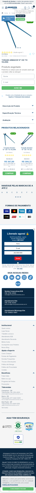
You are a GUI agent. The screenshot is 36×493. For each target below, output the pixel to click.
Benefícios (6, 373)
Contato (4, 370)
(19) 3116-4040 (10, 303)
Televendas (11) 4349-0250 (11, 404)
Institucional (7, 325)
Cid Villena (5, 54)
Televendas (6, 387)
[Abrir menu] (3, 8)
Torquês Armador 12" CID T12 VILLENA (9, 148)
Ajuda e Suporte (8, 351)
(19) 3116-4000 (10, 293)
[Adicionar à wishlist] (33, 54)
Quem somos (6, 328)
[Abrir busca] (29, 8)
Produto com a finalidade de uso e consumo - (19, 96)
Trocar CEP (20, 16)
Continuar (20, 19)
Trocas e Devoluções (9, 362)
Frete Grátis (5, 376)
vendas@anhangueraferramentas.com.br (15, 294)
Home (6, 13)
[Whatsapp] (30, 54)
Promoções (5, 384)
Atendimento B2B (7, 336)
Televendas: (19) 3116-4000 (11, 392)
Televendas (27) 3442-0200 (11, 398)
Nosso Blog (5, 347)
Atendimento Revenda (9, 339)
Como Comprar (7, 353)
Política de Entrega (8, 364)
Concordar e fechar (18, 489)
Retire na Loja (6, 379)
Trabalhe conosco (8, 334)
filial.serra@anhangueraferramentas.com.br (12, 399)
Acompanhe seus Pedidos (10, 345)
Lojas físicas (6, 331)
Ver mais (19, 268)
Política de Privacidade (9, 367)
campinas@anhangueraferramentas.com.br (12, 394)
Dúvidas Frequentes (8, 359)
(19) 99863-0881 (11, 312)
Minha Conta (6, 342)
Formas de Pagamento (9, 356)
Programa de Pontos (8, 381)
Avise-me (18, 88)
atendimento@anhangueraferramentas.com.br (16, 304)
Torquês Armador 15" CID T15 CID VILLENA (26, 149)
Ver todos (5, 407)
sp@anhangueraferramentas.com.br (10, 405)
